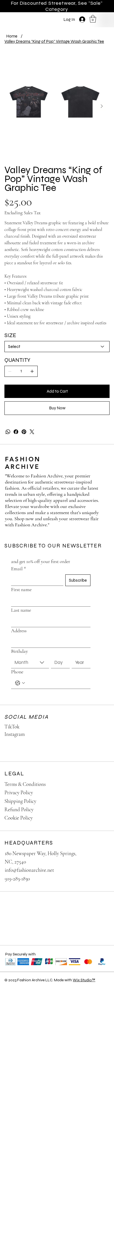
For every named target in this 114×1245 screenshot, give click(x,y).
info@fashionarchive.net (29, 870)
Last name (21, 610)
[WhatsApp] (7, 431)
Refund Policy (18, 809)
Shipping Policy (20, 801)
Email (18, 569)
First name (21, 589)
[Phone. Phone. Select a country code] (20, 683)
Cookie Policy (18, 818)
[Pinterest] (23, 431)
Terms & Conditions (25, 784)
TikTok (11, 726)
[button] (93, 19)
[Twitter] (31, 431)
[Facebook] (15, 431)
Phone (17, 672)
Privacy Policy (18, 792)
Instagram (14, 734)
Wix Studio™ (84, 980)
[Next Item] (101, 106)
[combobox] (30, 662)
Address (19, 631)
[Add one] (32, 371)
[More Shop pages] (32, 17)
